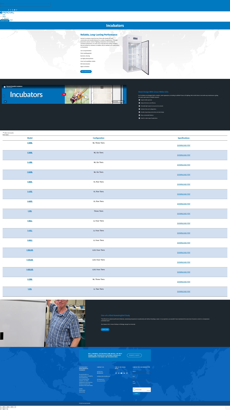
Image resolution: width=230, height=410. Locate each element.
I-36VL (29, 182)
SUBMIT (136, 393)
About (4, 16)
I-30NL (29, 143)
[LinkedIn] (12, 10)
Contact (81, 388)
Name (134, 371)
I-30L (30, 211)
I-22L (30, 289)
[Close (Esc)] (14, 407)
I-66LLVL (29, 269)
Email (134, 383)
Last (134, 381)
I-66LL (29, 240)
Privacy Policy (82, 390)
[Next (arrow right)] (6, 409)
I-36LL (29, 221)
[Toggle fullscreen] (6, 407)
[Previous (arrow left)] (2, 409)
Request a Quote (4, 20)
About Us (6, 18)
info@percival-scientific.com (103, 376)
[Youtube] (14, 10)
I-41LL (29, 231)
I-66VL (29, 201)
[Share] (10, 407)
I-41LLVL (30, 260)
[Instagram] (16, 10)
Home (4, 14)
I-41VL (29, 192)
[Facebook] (8, 10)
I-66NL (30, 172)
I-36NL (29, 153)
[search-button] (2, 8)
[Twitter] (10, 10)
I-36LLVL (30, 250)
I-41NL (29, 162)
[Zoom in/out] (2, 407)
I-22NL (29, 279)
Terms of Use (82, 391)
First (134, 376)
